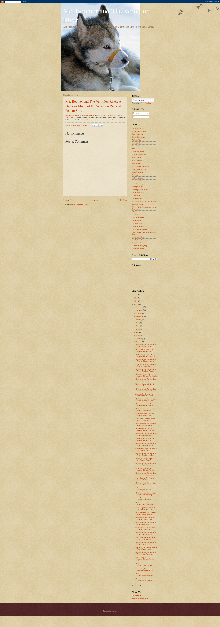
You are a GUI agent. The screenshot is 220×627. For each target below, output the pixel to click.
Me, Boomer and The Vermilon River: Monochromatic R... (145, 574)
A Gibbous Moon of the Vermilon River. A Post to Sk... (146, 365)
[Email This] (93, 125)
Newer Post (68, 200)
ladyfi (133, 149)
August (138, 320)
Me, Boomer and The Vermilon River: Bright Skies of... (145, 474)
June (138, 326)
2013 (136, 298)
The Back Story (137, 223)
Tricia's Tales (136, 215)
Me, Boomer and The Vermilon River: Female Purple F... (145, 345)
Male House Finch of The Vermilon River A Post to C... (145, 355)
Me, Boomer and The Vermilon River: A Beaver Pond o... (145, 484)
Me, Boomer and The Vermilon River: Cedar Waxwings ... (145, 553)
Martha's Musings (137, 172)
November (139, 310)
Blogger (113, 611)
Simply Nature (136, 157)
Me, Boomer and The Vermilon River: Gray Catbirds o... (145, 523)
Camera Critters (137, 198)
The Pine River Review (139, 229)
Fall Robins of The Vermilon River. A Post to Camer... (144, 414)
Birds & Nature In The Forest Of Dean (144, 201)
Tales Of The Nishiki (138, 212)
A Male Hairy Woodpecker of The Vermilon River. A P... (144, 569)
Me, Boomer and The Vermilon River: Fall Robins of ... (145, 409)
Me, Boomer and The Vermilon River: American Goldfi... (145, 390)
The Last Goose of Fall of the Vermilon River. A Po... (145, 385)
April (137, 332)
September (140, 316)
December (139, 307)
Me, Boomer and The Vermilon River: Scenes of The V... (145, 543)
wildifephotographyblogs (140, 246)
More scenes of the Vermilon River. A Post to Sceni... (144, 518)
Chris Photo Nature (138, 134)
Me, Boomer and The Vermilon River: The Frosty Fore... (145, 424)
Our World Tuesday (138, 128)
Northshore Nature (138, 237)
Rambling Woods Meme (140, 190)
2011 (136, 304)
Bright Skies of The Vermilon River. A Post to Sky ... (144, 479)
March (138, 335)
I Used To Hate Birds (139, 226)
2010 (136, 585)
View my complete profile (140, 599)
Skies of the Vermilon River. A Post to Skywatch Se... (145, 419)
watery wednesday (138, 192)
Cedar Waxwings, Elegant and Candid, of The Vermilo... (145, 498)
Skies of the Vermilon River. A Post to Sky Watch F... (145, 538)
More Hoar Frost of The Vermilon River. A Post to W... (146, 375)
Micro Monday (136, 143)
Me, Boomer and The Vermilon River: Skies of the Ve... (145, 533)
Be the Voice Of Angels (139, 131)
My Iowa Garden (137, 178)
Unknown (137, 595)
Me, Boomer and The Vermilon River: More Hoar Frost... (145, 370)
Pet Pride (135, 175)
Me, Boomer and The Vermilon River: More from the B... (145, 454)
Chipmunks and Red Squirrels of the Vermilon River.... (146, 449)
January (139, 342)
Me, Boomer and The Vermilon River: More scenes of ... (145, 513)
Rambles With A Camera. (140, 181)
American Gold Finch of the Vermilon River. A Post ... (144, 439)
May (137, 329)
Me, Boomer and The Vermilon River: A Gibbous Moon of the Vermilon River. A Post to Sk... (93, 106)
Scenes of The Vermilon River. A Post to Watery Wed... (146, 548)
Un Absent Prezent (138, 152)
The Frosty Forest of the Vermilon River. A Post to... (145, 429)
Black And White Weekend (140, 166)
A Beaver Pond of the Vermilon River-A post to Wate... (145, 489)
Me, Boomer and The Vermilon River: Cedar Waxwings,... (145, 494)
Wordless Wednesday (139, 154)
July (137, 323)
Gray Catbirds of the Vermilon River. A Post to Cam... (145, 528)
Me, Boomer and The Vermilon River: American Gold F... (145, 434)
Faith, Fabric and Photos (140, 169)
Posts (136, 113)
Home (95, 200)
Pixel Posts (135, 146)
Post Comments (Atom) (80, 205)
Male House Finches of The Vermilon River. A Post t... (144, 404)
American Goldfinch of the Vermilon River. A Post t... (144, 395)
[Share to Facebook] (99, 125)
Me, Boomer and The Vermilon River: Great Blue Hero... (145, 464)
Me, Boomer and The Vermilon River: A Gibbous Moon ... (145, 360)
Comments (138, 117)
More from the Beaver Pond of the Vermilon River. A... (145, 459)
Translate (148, 103)
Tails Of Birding (137, 220)
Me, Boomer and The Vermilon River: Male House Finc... (145, 400)
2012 (136, 301)
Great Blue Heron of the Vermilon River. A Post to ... (145, 469)
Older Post (122, 200)
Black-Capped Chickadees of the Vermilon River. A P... (145, 508)
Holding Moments (137, 187)
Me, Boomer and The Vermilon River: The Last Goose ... (145, 380)
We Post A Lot (136, 140)
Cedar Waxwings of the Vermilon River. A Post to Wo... (144, 559)
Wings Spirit (136, 195)
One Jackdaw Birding (139, 240)
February (139, 339)
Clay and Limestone (138, 137)
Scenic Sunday (137, 160)
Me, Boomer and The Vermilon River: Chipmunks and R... (145, 444)
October (139, 313)
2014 (136, 295)
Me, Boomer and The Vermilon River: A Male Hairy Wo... (145, 565)
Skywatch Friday (137, 184)
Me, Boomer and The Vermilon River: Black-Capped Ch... (145, 503)
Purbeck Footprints (138, 243)
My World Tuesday (138, 204)
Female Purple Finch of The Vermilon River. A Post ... (144, 350)
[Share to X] (97, 125)
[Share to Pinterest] (102, 125)
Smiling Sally (136, 163)
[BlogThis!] (95, 125)
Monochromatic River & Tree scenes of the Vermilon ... (144, 579)
